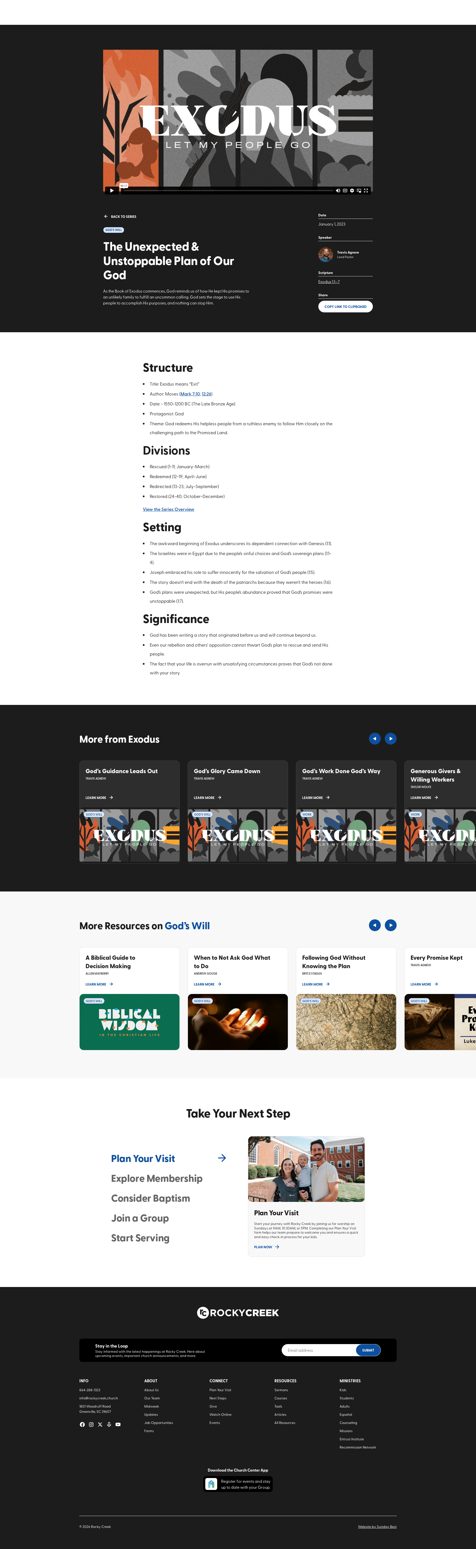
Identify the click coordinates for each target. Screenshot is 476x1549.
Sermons (281, 1389)
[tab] (169, 1158)
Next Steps (217, 1398)
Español (346, 1414)
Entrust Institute (352, 1439)
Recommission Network (358, 1447)
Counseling (348, 1422)
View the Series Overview (168, 509)
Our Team (152, 1398)
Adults (345, 1406)
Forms (149, 1430)
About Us (151, 1389)
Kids (343, 1389)
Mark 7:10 (190, 394)
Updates (151, 1414)
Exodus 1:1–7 (329, 281)
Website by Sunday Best (377, 1526)
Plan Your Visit (220, 1389)
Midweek (151, 1406)
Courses (280, 1398)
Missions (346, 1430)
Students (347, 1398)
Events (214, 1422)
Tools (278, 1406)
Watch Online (220, 1414)
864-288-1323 (89, 1389)
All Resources (284, 1422)
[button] (375, 739)
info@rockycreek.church (98, 1398)
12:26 (206, 394)
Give (213, 1406)
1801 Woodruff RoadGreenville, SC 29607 (95, 1409)
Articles (280, 1414)
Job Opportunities (158, 1422)
